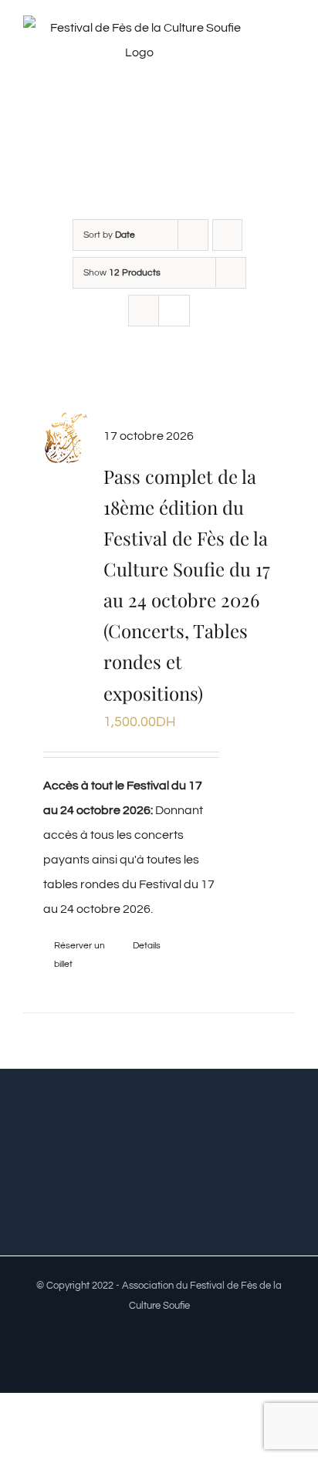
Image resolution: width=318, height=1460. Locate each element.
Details (147, 946)
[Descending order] (227, 235)
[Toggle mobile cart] (288, 65)
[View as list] (174, 311)
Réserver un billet (79, 955)
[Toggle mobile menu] (288, 49)
